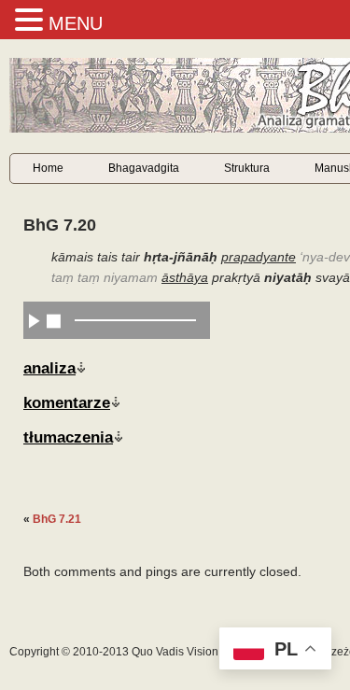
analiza (49, 368)
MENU (76, 23)
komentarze (66, 402)
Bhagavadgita (143, 168)
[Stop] (54, 320)
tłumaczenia (68, 437)
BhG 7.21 (57, 519)
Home (48, 168)
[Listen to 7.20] (34, 320)
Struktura (247, 168)
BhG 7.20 (59, 225)
